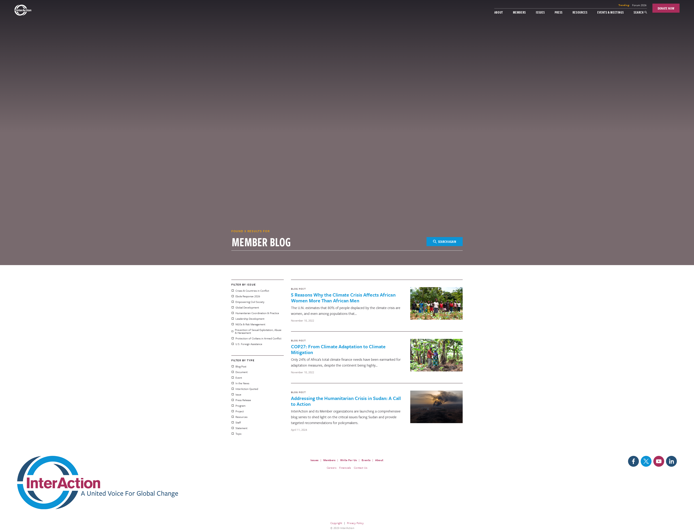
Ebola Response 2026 (247, 296)
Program (240, 405)
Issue (238, 394)
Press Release (243, 400)
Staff (238, 422)
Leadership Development (249, 318)
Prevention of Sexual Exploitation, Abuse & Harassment (258, 331)
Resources (580, 12)
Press (559, 12)
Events (366, 460)
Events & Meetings (610, 12)
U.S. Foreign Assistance (248, 343)
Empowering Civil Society (249, 301)
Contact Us (360, 468)
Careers (331, 468)
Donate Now (666, 8)
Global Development (247, 307)
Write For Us (348, 460)
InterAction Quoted (246, 388)
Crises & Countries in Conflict (252, 290)
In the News (242, 383)
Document (241, 372)
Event (238, 377)
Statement (241, 428)
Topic (238, 433)
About (498, 12)
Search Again (447, 241)
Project (239, 411)
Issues (540, 12)
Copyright (336, 523)
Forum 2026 (639, 5)
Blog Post (240, 366)
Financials (345, 468)
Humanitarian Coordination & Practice (257, 313)
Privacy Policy (355, 523)
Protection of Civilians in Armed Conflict (258, 338)
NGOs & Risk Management (250, 324)
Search (639, 12)
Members (519, 12)
